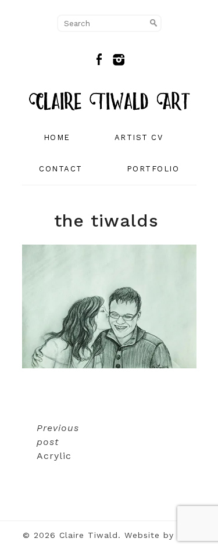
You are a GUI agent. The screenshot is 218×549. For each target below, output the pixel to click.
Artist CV (139, 137)
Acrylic (58, 441)
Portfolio (153, 168)
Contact (61, 168)
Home (57, 137)
